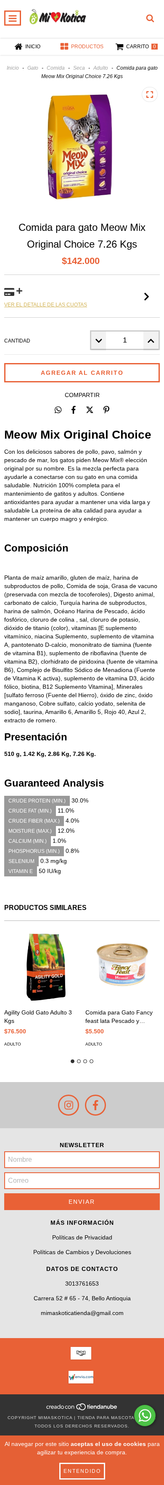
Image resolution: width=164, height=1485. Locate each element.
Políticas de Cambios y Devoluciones (82, 1252)
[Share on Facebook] (73, 409)
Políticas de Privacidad (82, 1237)
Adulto (100, 68)
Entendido (82, 1471)
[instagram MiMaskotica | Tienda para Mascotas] (68, 1105)
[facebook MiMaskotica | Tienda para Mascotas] (95, 1105)
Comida (56, 68)
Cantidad (17, 341)
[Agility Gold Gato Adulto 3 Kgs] (41, 966)
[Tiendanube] (82, 1409)
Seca (79, 68)
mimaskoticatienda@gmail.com (82, 1313)
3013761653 (82, 1283)
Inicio (13, 68)
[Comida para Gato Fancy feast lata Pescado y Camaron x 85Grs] (122, 966)
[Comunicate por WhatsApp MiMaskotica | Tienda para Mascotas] (145, 1415)
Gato (32, 68)
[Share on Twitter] (90, 409)
